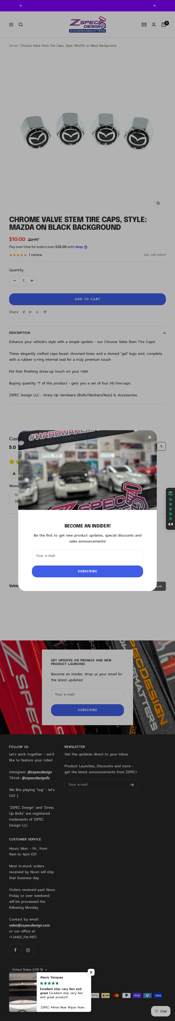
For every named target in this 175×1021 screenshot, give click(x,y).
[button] (170, 509)
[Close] (149, 437)
